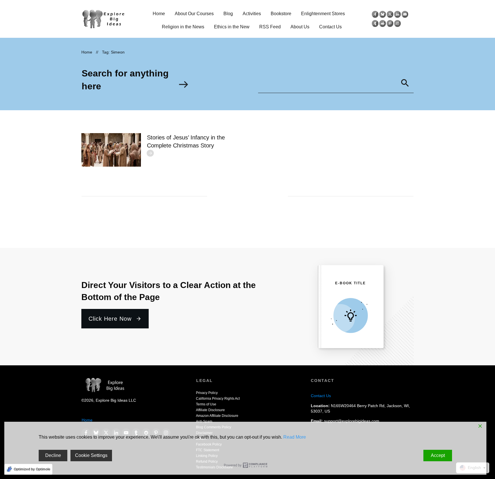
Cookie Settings (91, 455)
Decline (53, 455)
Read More (294, 437)
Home (87, 420)
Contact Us (321, 395)
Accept (438, 455)
